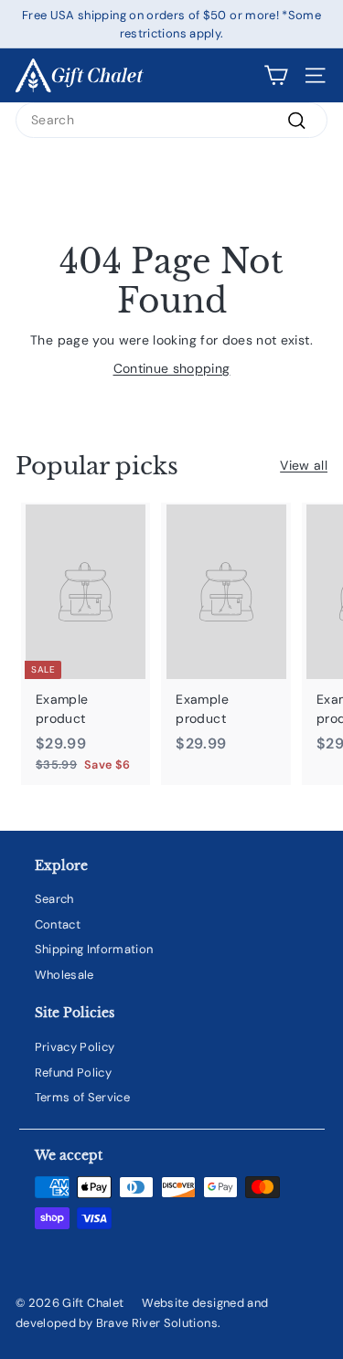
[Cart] (275, 75)
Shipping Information (94, 949)
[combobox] (171, 120)
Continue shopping (171, 368)
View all (303, 465)
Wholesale (64, 974)
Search (54, 899)
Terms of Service (83, 1097)
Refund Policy (74, 1072)
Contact (57, 924)
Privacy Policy (75, 1047)
